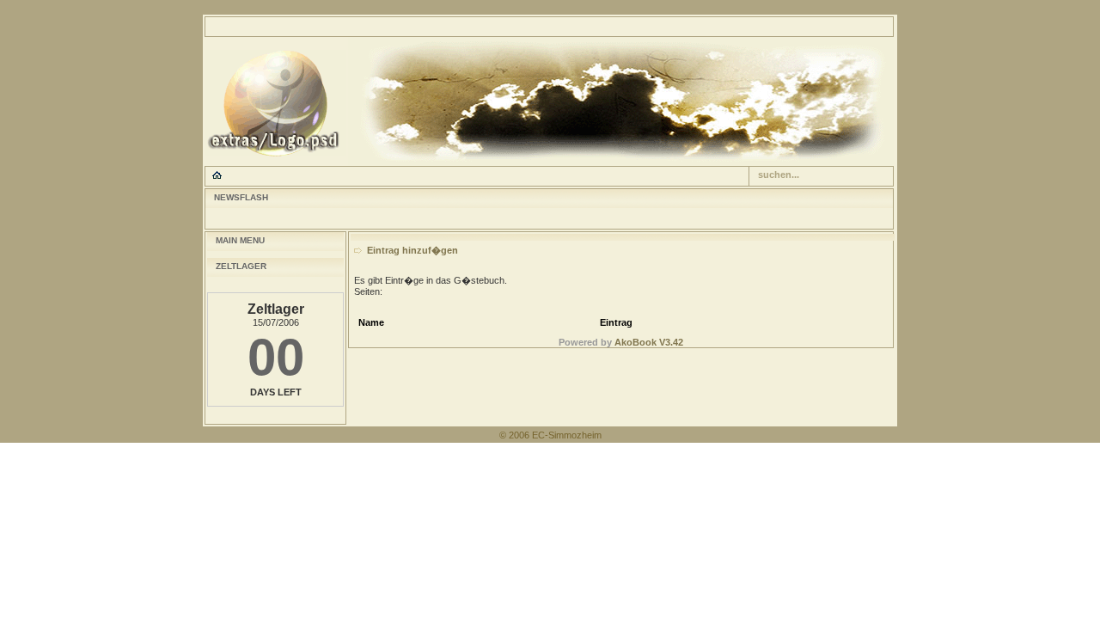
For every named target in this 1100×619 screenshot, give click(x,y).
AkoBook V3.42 (648, 342)
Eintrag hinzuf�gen (412, 250)
